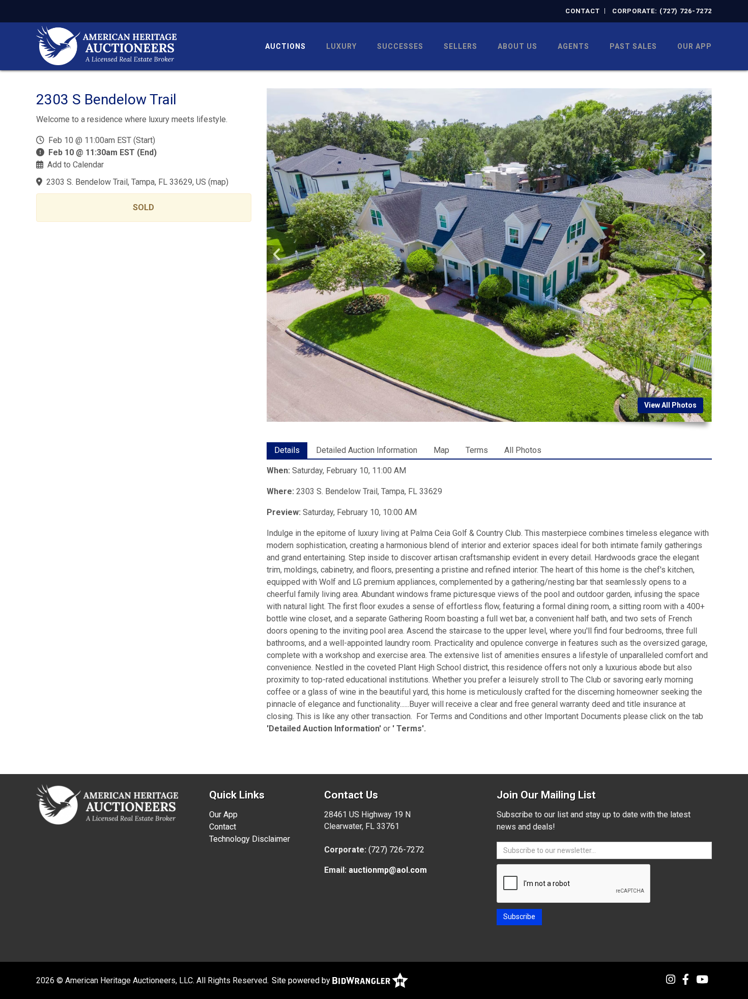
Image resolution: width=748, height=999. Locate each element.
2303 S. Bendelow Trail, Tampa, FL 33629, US (126, 182)
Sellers (460, 46)
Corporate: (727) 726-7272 (662, 11)
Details (287, 450)
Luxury (341, 46)
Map (441, 450)
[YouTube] (702, 980)
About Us (517, 46)
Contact (582, 11)
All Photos (522, 450)
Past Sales (633, 46)
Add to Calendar (75, 164)
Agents (573, 46)
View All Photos (670, 405)
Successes (400, 46)
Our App (694, 46)
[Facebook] (685, 980)
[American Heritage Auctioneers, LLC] (106, 44)
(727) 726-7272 (396, 849)
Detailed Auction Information (366, 450)
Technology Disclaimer (249, 839)
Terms (477, 450)
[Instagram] (670, 980)
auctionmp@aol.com (388, 870)
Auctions (285, 46)
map (218, 182)
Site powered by (302, 980)
